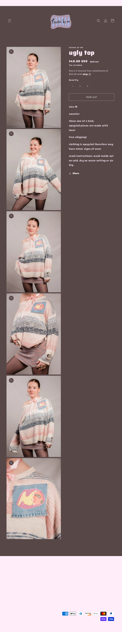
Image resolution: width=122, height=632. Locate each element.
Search (48, 574)
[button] (9, 20)
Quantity (73, 80)
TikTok (74, 574)
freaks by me (90, 625)
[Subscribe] (57, 592)
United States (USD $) (21, 620)
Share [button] (76, 173)
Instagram (61, 574)
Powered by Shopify (105, 625)
